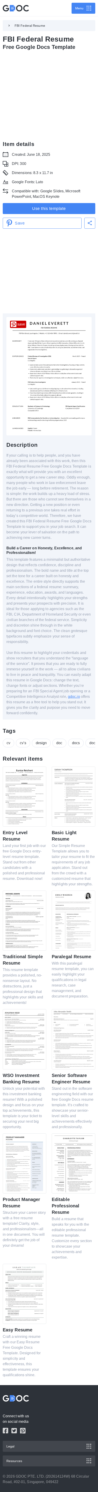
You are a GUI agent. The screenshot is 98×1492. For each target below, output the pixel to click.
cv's (23, 743)
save (21, 324)
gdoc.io (74, 696)
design (41, 743)
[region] (49, 94)
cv (8, 743)
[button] (89, 223)
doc (59, 743)
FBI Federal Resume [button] (30, 25)
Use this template (49, 208)
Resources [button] (14, 1461)
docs (76, 743)
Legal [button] (10, 1446)
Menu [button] (79, 8)
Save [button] (20, 223)
